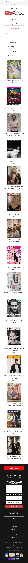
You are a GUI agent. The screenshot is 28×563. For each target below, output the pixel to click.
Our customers (14, 521)
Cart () (13, 4)
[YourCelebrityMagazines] (14, 14)
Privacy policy (14, 532)
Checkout (18, 4)
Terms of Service (14, 534)
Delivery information (14, 523)
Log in (9, 4)
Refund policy (14, 537)
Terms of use (14, 529)
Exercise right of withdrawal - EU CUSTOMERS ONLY (14, 468)
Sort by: (14, 31)
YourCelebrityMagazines (13, 540)
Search (14, 518)
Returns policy (14, 526)
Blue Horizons (16, 550)
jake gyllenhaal (14, 24)
